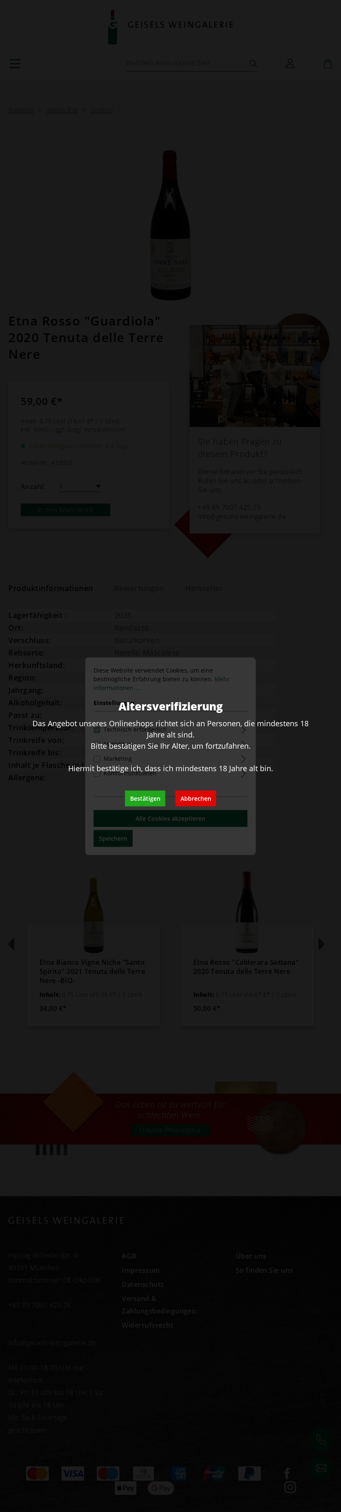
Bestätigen (145, 798)
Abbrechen (195, 798)
